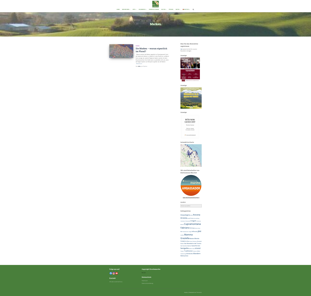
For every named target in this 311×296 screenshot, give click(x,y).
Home (118, 9)
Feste (199, 228)
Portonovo (195, 241)
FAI (191, 228)
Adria (191, 215)
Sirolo (193, 248)
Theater (182, 251)
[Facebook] (110, 273)
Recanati (199, 241)
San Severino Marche (185, 246)
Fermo (196, 228)
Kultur (163, 9)
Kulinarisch (142, 9)
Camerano (182, 221)
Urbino (198, 251)
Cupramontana (192, 224)
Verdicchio (189, 253)
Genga (190, 231)
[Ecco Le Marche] (155, 4)
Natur (177, 9)
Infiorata (195, 231)
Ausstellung (196, 218)
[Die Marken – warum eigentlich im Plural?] (121, 51)
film (181, 231)
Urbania (194, 251)
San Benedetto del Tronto (192, 243)
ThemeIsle (199, 292)
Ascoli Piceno (190, 218)
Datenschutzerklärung (147, 283)
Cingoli (193, 221)
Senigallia (184, 248)
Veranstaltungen (154, 9)
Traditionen (188, 251)
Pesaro (191, 241)
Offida (187, 241)
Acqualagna (185, 215)
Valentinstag (183, 253)
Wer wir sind (125, 9)
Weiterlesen (139, 63)
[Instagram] (113, 273)
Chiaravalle (187, 221)
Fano (193, 228)
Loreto (182, 235)
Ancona (196, 214)
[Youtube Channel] (116, 273)
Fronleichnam (185, 231)
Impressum (145, 280)
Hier (181, 49)
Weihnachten (184, 256)
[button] (129, 9)
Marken (137, 46)
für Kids (171, 9)
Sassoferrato (195, 246)
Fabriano (184, 227)
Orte (134, 9)
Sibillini (190, 248)
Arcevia (183, 218)
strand (197, 248)
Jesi (199, 231)
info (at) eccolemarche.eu (116, 281)
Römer (182, 243)
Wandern (196, 253)
